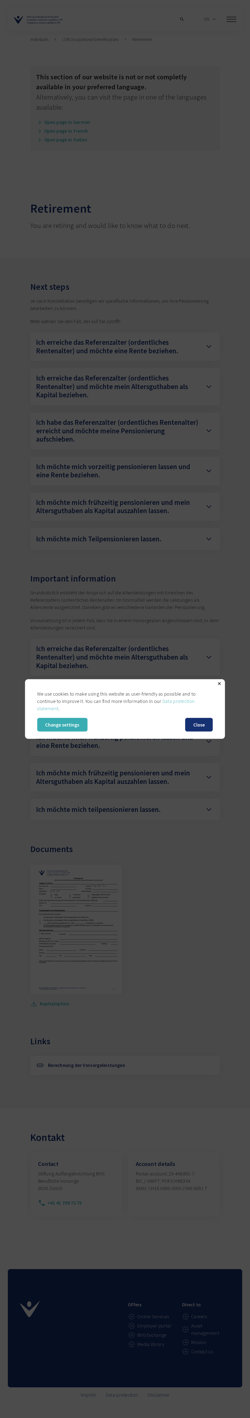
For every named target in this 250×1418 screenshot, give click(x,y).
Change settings (62, 725)
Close (199, 725)
